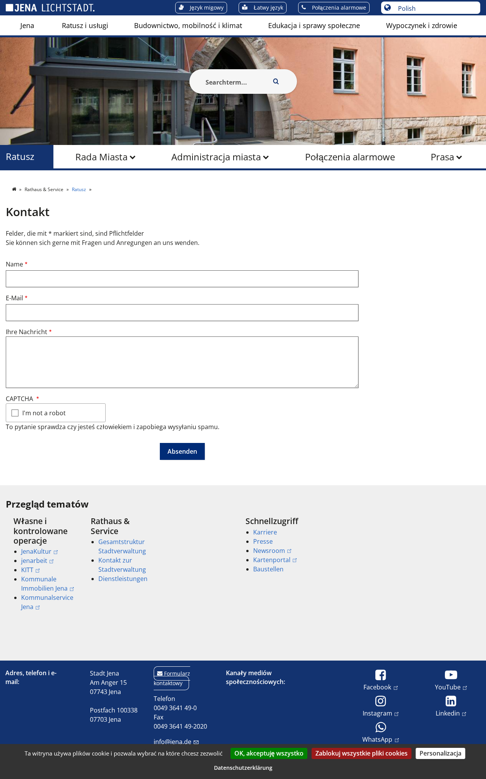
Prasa (442, 156)
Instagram (377, 713)
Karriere (265, 532)
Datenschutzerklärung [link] (243, 767)
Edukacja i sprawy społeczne (314, 25)
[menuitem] (27, 25)
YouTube (448, 686)
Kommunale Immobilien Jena (44, 584)
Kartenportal (271, 560)
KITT (27, 570)
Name (14, 264)
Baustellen (268, 569)
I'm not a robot (44, 413)
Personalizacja (440, 753)
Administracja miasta (216, 156)
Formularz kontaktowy (172, 678)
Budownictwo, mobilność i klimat (188, 25)
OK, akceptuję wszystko (269, 753)
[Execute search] (276, 81)
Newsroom (269, 550)
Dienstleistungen (123, 578)
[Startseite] (14, 189)
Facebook (377, 686)
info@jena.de (172, 741)
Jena (27, 25)
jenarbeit (34, 560)
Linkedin (448, 713)
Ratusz (20, 156)
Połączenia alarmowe (350, 156)
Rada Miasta (101, 156)
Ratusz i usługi (85, 25)
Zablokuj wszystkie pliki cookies (361, 753)
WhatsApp (377, 739)
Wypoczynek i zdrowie (421, 25)
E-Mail (14, 298)
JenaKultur (36, 551)
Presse (263, 541)
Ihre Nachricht (26, 332)
